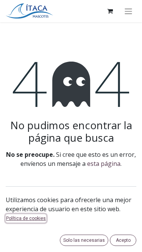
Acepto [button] (123, 240)
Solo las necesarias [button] (84, 240)
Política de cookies (26, 218)
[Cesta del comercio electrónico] (109, 11)
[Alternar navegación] (128, 11)
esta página (103, 163)
